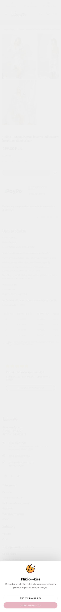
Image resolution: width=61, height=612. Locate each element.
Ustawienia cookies (30, 598)
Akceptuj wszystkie (30, 605)
